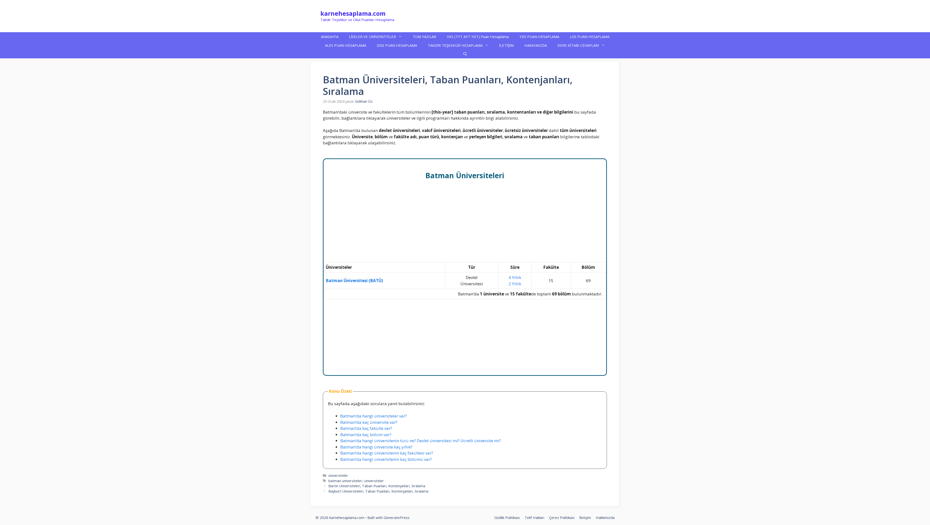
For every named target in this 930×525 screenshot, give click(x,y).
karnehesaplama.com (353, 13)
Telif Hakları (534, 517)
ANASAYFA (329, 36)
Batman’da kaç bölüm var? (365, 434)
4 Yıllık (515, 277)
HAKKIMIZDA (535, 45)
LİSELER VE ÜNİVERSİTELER (372, 36)
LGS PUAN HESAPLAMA (589, 36)
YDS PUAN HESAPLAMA (539, 36)
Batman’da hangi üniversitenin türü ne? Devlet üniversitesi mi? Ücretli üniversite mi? (420, 440)
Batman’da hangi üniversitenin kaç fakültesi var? (386, 453)
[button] (465, 54)
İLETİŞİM (506, 45)
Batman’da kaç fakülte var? (366, 428)
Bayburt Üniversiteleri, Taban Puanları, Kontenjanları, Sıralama (378, 491)
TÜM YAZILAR (424, 36)
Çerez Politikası (561, 517)
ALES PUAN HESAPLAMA (345, 45)
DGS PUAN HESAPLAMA (397, 45)
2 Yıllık (515, 283)
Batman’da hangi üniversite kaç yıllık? (376, 447)
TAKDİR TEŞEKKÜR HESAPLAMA (455, 45)
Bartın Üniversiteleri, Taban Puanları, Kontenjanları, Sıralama (376, 486)
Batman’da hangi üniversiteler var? (373, 416)
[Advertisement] (465, 226)
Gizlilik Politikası (507, 517)
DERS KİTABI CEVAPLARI (578, 45)
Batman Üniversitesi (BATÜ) (354, 280)
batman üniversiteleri (345, 481)
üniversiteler (338, 475)
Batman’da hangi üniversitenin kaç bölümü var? (386, 459)
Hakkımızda (605, 517)
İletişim (585, 517)
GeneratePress (397, 517)
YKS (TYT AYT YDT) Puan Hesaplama (478, 36)
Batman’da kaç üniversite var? (368, 422)
